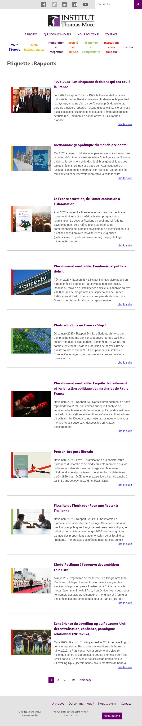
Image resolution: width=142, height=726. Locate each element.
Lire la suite (125, 124)
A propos (31, 34)
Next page (86, 680)
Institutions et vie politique (111, 47)
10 (74, 679)
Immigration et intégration (56, 47)
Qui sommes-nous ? (57, 34)
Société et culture (73, 47)
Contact (111, 34)
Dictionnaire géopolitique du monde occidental (91, 145)
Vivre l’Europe (14, 47)
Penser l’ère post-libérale (73, 452)
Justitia (128, 47)
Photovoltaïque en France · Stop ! (80, 325)
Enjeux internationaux (34, 47)
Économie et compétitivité (91, 47)
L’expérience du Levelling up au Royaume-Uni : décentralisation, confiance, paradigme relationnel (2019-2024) (90, 629)
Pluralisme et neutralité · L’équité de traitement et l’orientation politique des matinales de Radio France (91, 389)
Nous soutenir (88, 34)
